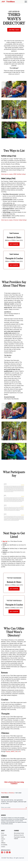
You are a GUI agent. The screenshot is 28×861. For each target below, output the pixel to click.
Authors (3, 838)
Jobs (2, 840)
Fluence (8, 751)
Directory (11, 792)
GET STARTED (14, 244)
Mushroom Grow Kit (19, 835)
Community (4, 835)
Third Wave (4, 792)
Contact (3, 846)
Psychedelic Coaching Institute (19, 837)
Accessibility (4, 844)
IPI (20, 751)
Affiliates (3, 842)
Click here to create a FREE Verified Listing (13, 174)
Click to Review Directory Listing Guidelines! (14, 782)
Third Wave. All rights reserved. (15, 858)
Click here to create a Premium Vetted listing (13, 220)
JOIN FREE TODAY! (14, 30)
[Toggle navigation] (26, 2)
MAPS (12, 751)
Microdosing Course (19, 833)
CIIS (16, 751)
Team (2, 837)
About (2, 833)
